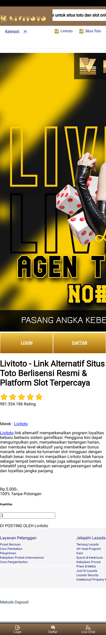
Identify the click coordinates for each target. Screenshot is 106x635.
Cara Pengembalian (14, 562)
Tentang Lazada (87, 544)
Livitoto (21, 423)
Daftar (52, 632)
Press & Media (86, 566)
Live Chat (88, 632)
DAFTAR (79, 342)
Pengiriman (8, 553)
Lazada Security (87, 575)
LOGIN (26, 342)
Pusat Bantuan (10, 544)
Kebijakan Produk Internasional (22, 557)
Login (18, 632)
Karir (79, 553)
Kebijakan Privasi (88, 562)
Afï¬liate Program (88, 549)
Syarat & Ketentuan (89, 557)
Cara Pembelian (11, 549)
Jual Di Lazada (86, 571)
